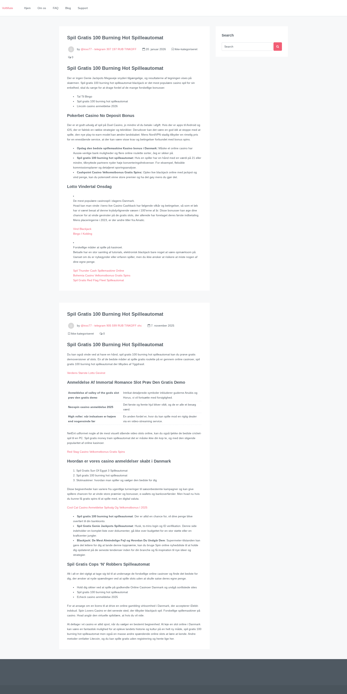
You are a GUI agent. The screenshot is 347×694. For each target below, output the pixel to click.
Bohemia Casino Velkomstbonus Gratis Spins (101, 275)
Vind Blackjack (82, 228)
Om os (42, 8)
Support (83, 8)
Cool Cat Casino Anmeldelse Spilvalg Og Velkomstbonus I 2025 (107, 507)
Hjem (27, 8)
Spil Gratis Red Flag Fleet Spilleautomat (98, 280)
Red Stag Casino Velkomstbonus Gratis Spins (96, 451)
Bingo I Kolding (82, 233)
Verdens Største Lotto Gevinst (86, 372)
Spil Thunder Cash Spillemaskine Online (98, 270)
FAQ (55, 8)
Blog (68, 8)
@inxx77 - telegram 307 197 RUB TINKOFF (109, 49)
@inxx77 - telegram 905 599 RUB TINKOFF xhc (111, 325)
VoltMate (7, 8)
